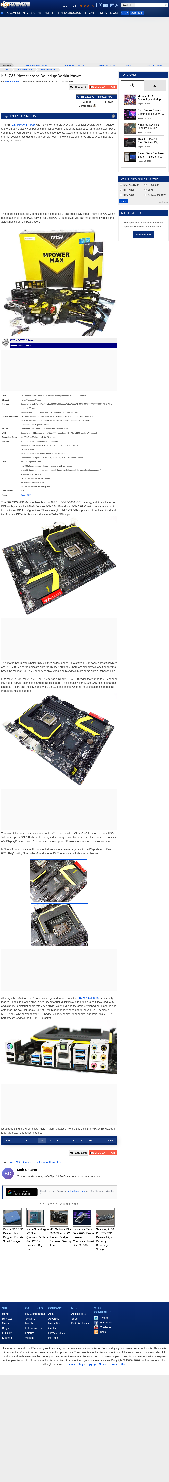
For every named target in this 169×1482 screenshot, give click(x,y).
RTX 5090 (128, 190)
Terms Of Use (117, 1364)
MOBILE (49, 12)
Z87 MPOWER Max (23, 124)
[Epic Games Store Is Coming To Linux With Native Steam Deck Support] (130, 114)
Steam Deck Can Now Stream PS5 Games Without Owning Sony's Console (151, 155)
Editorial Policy (80, 1323)
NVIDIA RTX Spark (154, 65)
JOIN (74, 5)
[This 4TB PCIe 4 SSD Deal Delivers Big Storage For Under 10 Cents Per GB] (130, 142)
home (6, 70)
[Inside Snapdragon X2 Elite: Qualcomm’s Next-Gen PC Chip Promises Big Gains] (36, 1217)
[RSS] (117, 5)
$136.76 (109, 101)
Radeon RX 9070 (156, 195)
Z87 (62, 1162)
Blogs (5, 1328)
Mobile (29, 1323)
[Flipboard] (112, 5)
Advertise (53, 1318)
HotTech (53, 1337)
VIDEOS (102, 12)
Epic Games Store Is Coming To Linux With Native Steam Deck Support (150, 112)
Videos (29, 1337)
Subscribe (137, 12)
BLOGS (114, 12)
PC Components (25, 70)
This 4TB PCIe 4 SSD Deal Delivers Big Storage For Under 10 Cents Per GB (150, 141)
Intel (12, 1162)
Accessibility (78, 1313)
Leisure (29, 1333)
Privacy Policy (56, 1333)
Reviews (7, 1318)
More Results (163, 202)
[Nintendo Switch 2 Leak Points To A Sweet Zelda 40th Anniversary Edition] (130, 128)
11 (99, 1140)
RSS (103, 1332)
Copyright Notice (96, 1364)
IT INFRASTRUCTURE (69, 12)
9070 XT (152, 190)
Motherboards (48, 70)
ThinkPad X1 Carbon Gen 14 (35, 65)
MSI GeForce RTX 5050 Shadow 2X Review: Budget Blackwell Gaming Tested (60, 1237)
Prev (8, 1140)
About (51, 1313)
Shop (124, 12)
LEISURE (90, 12)
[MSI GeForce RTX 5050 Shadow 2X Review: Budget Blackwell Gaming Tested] (59, 1217)
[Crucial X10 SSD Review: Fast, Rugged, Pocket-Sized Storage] (12, 1217)
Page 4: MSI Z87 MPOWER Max (21, 116)
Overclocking (40, 1162)
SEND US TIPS (87, 5)
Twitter (104, 1317)
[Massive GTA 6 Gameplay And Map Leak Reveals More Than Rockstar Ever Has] (130, 100)
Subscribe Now (143, 234)
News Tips (54, 1323)
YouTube (105, 1327)
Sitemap (7, 1337)
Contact (52, 1328)
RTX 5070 (128, 195)
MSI (18, 1162)
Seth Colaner (27, 1170)
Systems (30, 1318)
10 (90, 1140)
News (5, 1323)
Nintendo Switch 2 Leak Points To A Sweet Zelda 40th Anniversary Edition (149, 126)
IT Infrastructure (34, 1328)
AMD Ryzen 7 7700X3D (74, 65)
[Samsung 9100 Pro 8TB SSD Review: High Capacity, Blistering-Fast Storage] (105, 1217)
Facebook (106, 1322)
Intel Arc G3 (130, 65)
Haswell (54, 1162)
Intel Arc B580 (131, 184)
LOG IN (66, 5)
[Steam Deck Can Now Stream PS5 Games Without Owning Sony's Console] (130, 157)
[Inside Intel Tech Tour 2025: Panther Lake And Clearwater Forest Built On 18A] (82, 1217)
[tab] (132, 85)
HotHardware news (76, 1191)
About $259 (26, 495)
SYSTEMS (36, 12)
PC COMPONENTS (17, 12)
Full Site (7, 1333)
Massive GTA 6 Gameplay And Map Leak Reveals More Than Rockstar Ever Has (149, 98)
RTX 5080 (153, 184)
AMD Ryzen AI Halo (107, 65)
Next (110, 1140)
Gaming (26, 1162)
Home (5, 1313)
